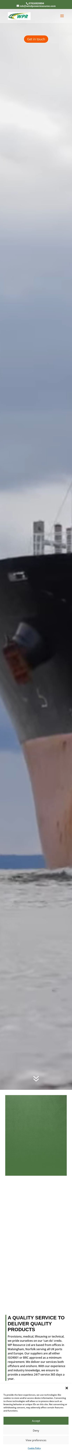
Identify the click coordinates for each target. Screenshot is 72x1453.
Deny (36, 1430)
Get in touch (36, 39)
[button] (67, 1388)
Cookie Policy (34, 1448)
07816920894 (36, 3)
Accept (36, 1421)
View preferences (36, 1440)
